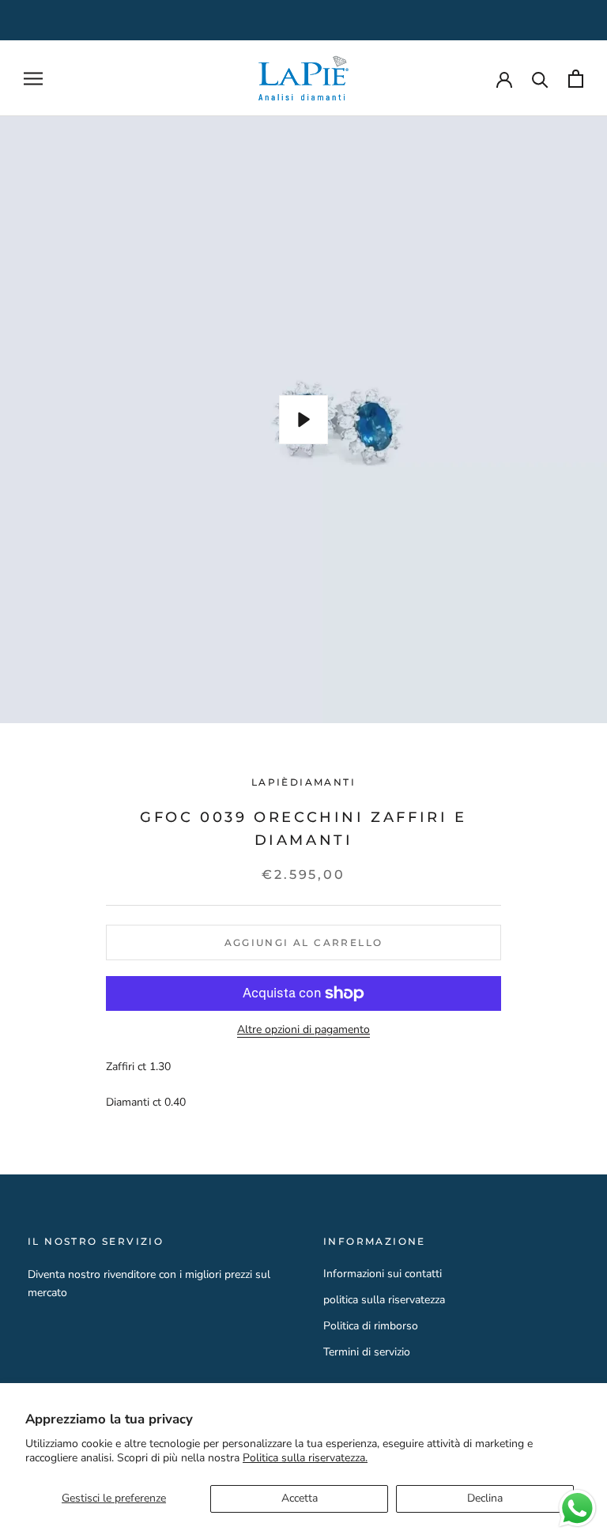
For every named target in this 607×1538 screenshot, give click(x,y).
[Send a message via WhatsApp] (577, 1508)
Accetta (299, 1498)
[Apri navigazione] (33, 78)
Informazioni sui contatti (382, 1273)
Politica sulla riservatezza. (305, 1457)
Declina (485, 1498)
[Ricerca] (540, 78)
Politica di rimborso (370, 1325)
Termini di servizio (366, 1351)
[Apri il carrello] (575, 79)
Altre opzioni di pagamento (303, 1029)
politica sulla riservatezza (384, 1299)
